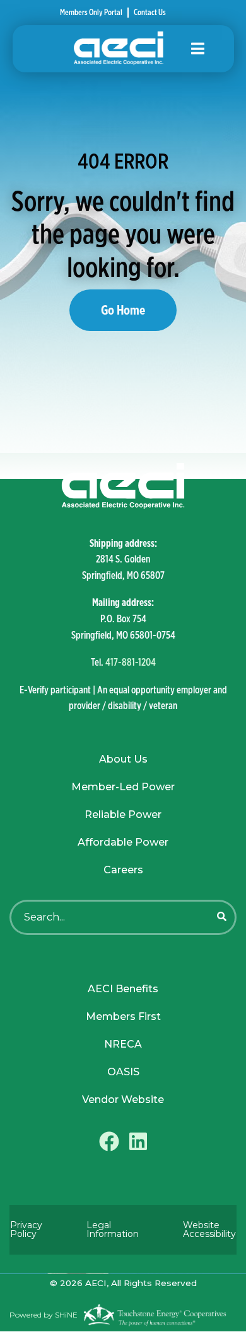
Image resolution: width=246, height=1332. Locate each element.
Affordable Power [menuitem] (123, 842)
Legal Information (112, 1229)
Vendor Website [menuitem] (123, 1099)
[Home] (123, 48)
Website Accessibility (209, 1229)
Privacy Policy (26, 1229)
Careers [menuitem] (123, 870)
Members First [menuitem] (123, 1016)
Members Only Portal (91, 13)
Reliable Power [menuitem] (123, 814)
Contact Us (150, 13)
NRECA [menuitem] (123, 1044)
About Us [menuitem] (123, 759)
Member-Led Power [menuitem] (123, 787)
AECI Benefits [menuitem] (123, 989)
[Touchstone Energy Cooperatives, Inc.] (155, 1315)
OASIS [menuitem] (123, 1072)
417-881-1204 (130, 662)
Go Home (123, 309)
